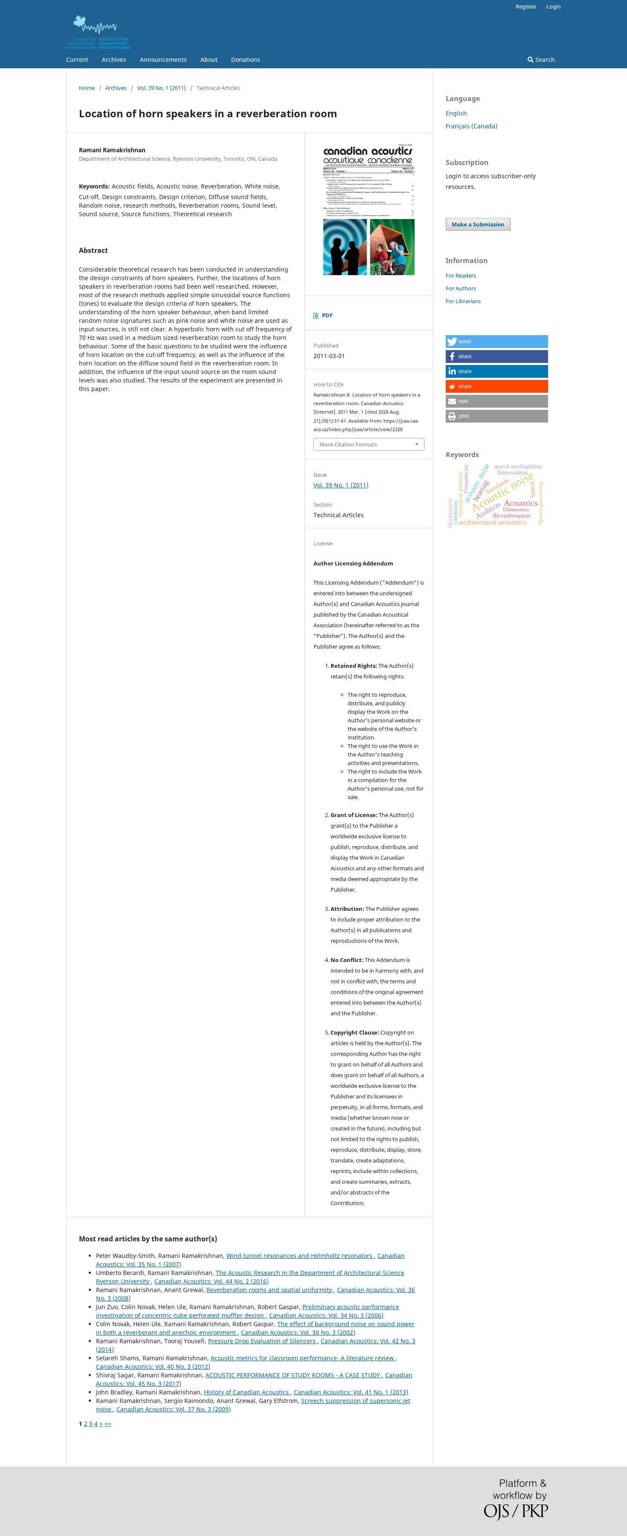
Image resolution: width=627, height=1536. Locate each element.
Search (544, 59)
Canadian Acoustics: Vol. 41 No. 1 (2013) (351, 1392)
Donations (245, 59)
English (456, 113)
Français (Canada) (471, 126)
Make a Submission (478, 224)
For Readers (461, 275)
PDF (327, 315)
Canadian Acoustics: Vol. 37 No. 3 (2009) (173, 1409)
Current (77, 59)
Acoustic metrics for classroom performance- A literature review (303, 1358)
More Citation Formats (348, 444)
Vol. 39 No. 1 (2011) (161, 88)
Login (553, 6)
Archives (114, 59)
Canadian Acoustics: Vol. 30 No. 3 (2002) (298, 1332)
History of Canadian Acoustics (247, 1392)
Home (87, 88)
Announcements (163, 59)
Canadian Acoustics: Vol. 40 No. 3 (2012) (153, 1366)
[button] (497, 341)
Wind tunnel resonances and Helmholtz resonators (300, 1256)
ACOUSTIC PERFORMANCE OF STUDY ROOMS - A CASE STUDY (294, 1375)
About (209, 59)
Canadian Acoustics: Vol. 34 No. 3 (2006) (326, 1315)
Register (526, 6)
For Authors (461, 288)
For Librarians (463, 301)
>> (107, 1424)
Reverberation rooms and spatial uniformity (270, 1290)
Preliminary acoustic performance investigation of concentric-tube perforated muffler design (247, 1311)
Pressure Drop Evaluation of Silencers (262, 1341)
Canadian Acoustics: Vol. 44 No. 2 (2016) (211, 1281)
